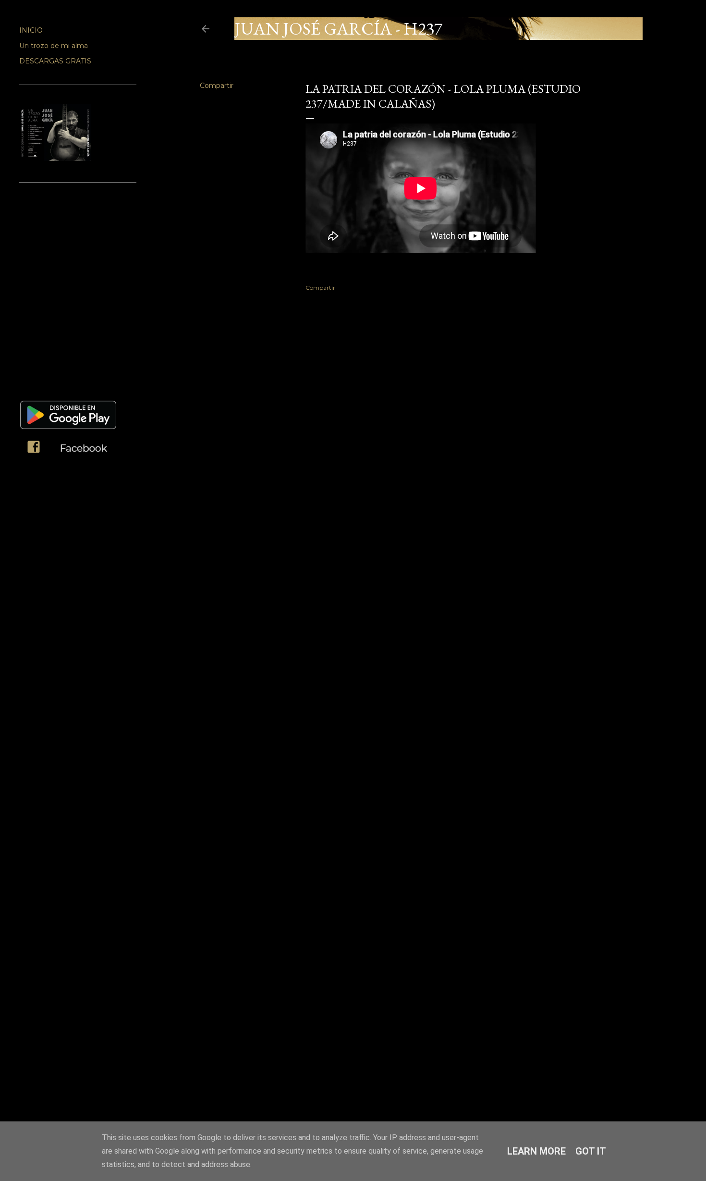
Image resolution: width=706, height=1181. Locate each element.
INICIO (31, 30)
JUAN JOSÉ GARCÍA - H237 (338, 28)
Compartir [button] (216, 85)
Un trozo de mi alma (53, 45)
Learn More (536, 1151)
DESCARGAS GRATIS (55, 61)
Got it (590, 1151)
